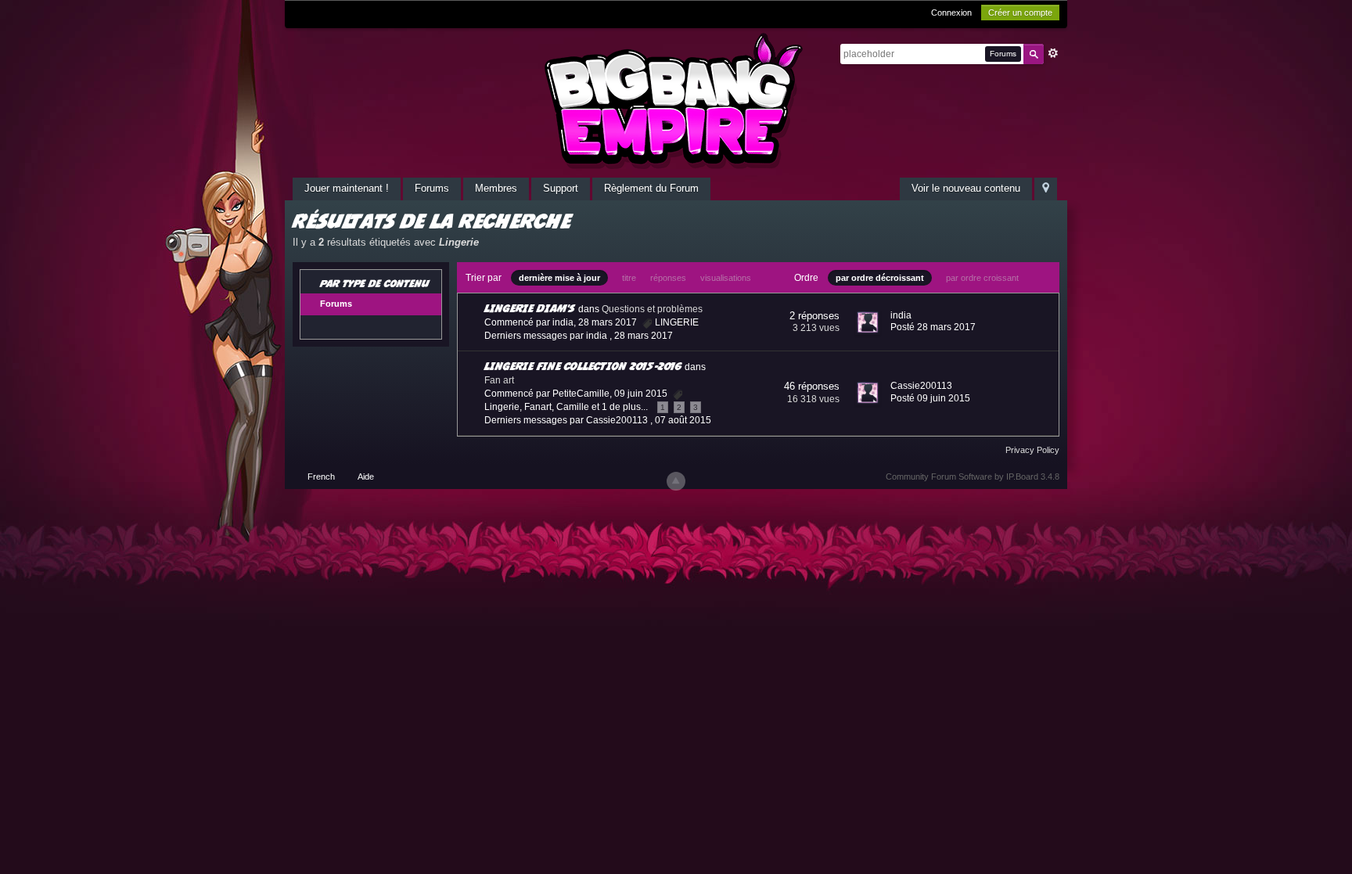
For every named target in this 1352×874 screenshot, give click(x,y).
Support (560, 188)
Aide (366, 476)
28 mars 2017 (643, 335)
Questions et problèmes (652, 309)
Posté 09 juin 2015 (930, 398)
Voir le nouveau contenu (966, 188)
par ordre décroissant (880, 277)
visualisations (725, 277)
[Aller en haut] (676, 481)
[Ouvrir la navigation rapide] (1045, 189)
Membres (496, 188)
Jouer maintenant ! (346, 188)
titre (629, 277)
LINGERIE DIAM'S (529, 308)
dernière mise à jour (559, 277)
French (321, 476)
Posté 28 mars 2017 (933, 327)
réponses (668, 277)
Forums (432, 188)
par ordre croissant (982, 277)
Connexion (951, 12)
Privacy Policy (1032, 450)
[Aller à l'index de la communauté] (676, 100)
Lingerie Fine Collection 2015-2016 (582, 366)
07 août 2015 (683, 420)
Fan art (499, 380)
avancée (1053, 53)
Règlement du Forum (651, 188)
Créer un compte (1020, 12)
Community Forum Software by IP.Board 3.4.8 (972, 476)
